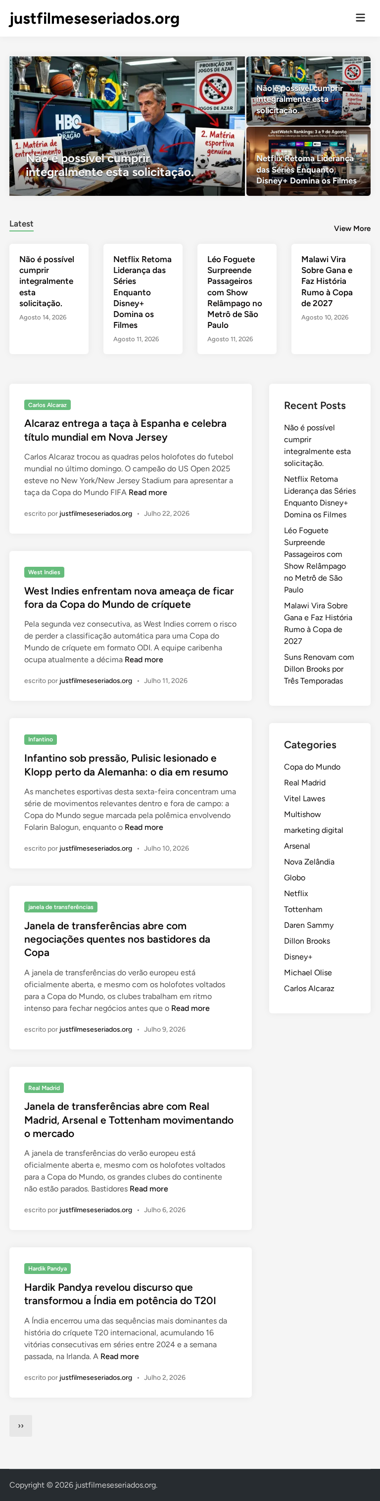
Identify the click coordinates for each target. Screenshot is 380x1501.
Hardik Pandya (47, 1268)
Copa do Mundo (312, 767)
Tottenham (303, 909)
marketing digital (313, 830)
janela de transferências (61, 907)
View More (352, 228)
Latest (21, 223)
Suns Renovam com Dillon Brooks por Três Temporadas (319, 668)
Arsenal (297, 846)
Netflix (296, 893)
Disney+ (298, 956)
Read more (148, 492)
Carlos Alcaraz (47, 405)
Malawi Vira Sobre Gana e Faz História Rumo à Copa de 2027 (327, 281)
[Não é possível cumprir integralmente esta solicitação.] (127, 126)
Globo (294, 877)
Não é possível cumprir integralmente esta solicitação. (46, 281)
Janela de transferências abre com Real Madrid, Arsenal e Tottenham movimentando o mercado (129, 1119)
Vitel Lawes (304, 798)
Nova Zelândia (309, 861)
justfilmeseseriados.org (94, 18)
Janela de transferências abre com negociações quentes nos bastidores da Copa (117, 939)
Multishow (302, 814)
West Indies (44, 572)
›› (21, 1425)
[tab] (21, 222)
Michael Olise (308, 972)
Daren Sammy (308, 925)
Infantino (40, 739)
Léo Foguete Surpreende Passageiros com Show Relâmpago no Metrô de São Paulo (234, 292)
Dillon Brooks (307, 941)
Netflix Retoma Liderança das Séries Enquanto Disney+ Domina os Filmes (142, 292)
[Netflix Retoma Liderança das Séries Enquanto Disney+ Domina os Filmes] (308, 161)
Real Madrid (44, 1088)
